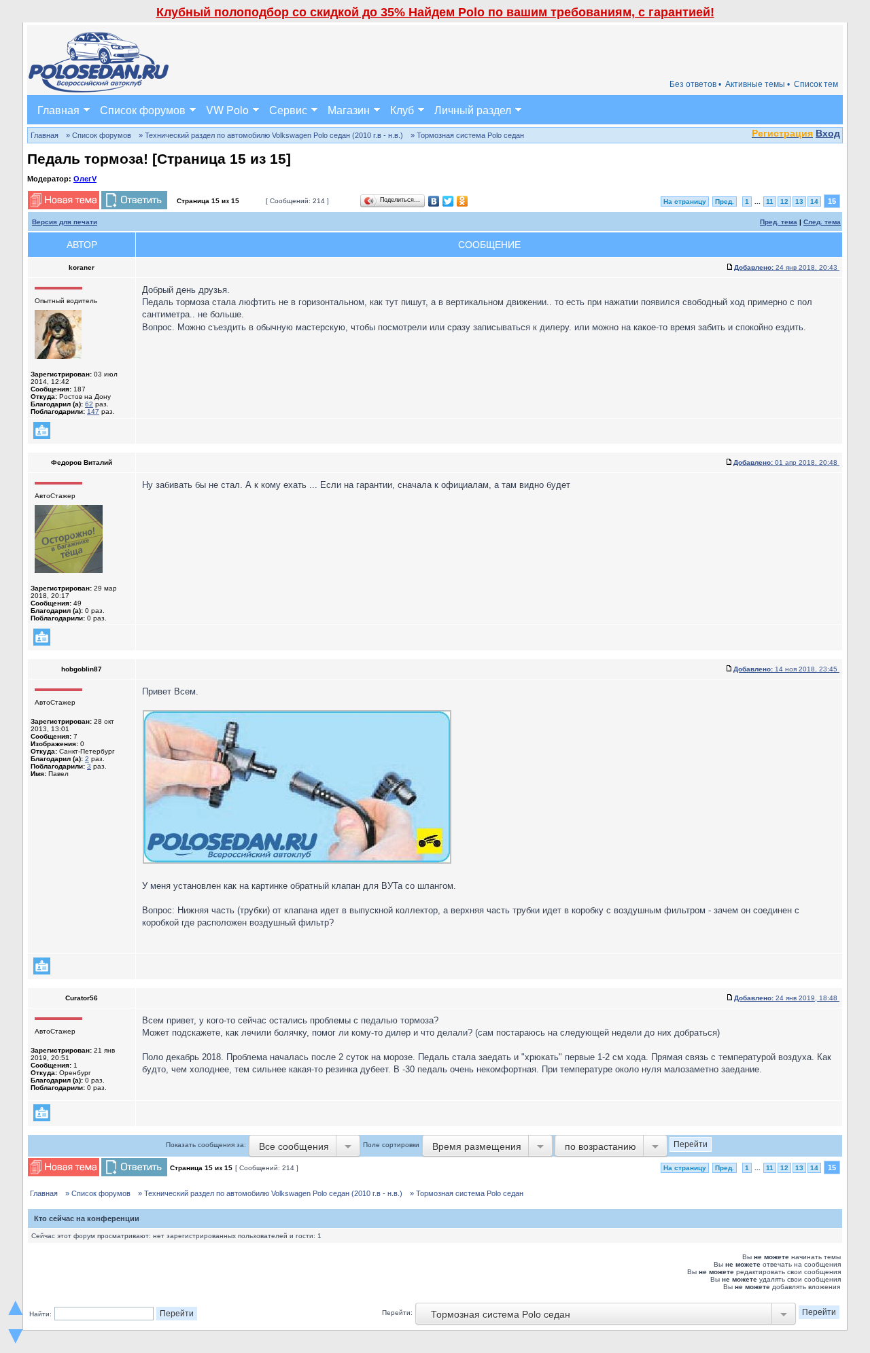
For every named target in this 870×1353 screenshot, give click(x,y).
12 (784, 201)
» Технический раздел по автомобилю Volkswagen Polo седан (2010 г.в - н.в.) (271, 135)
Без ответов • (695, 84)
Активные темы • (757, 84)
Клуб (402, 110)
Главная (58, 110)
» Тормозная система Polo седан (467, 135)
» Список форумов (98, 135)
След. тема (822, 222)
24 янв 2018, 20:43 (786, 267)
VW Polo (227, 110)
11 (769, 201)
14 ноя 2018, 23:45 (786, 669)
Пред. (724, 201)
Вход (828, 133)
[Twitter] (448, 201)
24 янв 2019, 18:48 (786, 998)
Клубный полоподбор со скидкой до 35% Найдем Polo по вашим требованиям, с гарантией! (435, 12)
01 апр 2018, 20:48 (786, 462)
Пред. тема (778, 222)
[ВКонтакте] (434, 201)
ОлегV (85, 179)
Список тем (816, 84)
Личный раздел (472, 110)
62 (89, 404)
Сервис (288, 110)
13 (799, 201)
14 (814, 201)
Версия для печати (64, 222)
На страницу (684, 201)
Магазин (349, 110)
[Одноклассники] (462, 201)
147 (93, 411)
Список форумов (143, 110)
